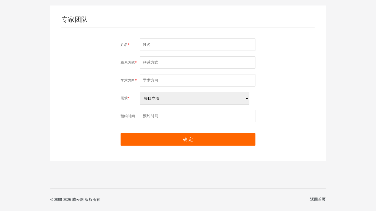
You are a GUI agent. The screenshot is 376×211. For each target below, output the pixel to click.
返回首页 (318, 199)
